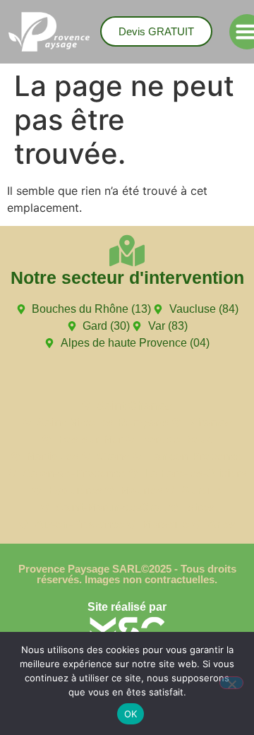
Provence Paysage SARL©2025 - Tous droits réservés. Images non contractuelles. (127, 574)
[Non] (231, 682)
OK (131, 713)
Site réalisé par (127, 607)
